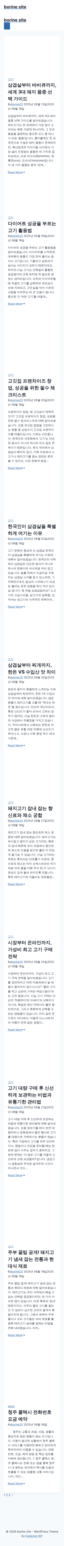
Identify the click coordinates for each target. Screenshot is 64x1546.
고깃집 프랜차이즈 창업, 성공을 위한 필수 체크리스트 (31, 387)
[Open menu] (7, 26)
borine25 (17, 104)
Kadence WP (34, 1536)
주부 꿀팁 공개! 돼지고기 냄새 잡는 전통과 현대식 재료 (31, 1259)
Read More (16, 172)
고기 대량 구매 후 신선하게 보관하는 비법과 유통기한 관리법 (31, 1094)
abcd (11, 1406)
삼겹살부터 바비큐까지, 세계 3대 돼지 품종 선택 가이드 (32, 91)
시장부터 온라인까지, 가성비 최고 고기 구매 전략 (30, 949)
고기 (10, 79)
